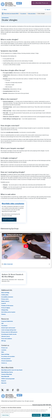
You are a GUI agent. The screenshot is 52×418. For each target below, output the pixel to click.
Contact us (4, 363)
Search (48, 9)
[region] (26, 411)
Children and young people (7, 378)
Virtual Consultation (8, 219)
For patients (23, 13)
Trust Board (4, 325)
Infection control (5, 336)
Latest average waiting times (8, 330)
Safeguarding (4, 310)
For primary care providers (8, 356)
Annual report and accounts (8, 327)
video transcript (8, 264)
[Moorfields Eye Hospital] (11, 5)
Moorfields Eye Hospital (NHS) (11, 13)
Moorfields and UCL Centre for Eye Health (11, 370)
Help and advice (32, 13)
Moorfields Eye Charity (7, 372)
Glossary (3, 314)
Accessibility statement (7, 297)
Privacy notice (5, 299)
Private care (4, 347)
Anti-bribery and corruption (8, 312)
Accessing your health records (8, 334)
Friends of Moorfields (6, 374)
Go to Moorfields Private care (40, 3)
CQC (2, 323)
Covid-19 (3, 303)
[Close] (49, 407)
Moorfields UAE (5, 376)
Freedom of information (7, 305)
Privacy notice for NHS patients (9, 332)
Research (3, 380)
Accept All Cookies (36, 415)
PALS (2, 352)
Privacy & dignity (5, 307)
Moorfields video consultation (13, 203)
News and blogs (5, 292)
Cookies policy (4, 294)
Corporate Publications (7, 321)
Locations (3, 350)
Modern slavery (5, 301)
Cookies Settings (5, 415)
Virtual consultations (6, 360)
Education (3, 383)
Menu (5, 9)
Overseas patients (5, 358)
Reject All (46, 415)
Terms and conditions (6, 338)
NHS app (3, 340)
